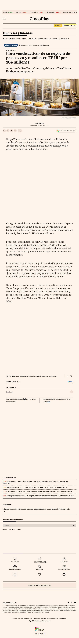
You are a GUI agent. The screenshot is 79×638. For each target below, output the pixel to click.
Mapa (30, 621)
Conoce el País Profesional (39, 585)
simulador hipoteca (39, 561)
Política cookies (28, 618)
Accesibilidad (62, 618)
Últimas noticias (64, 38)
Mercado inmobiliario (44, 38)
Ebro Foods (9, 392)
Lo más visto (7, 504)
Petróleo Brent (34, 12)
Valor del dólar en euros (70, 12)
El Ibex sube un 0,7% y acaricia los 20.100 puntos (34, 45)
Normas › (70, 381)
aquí (48, 402)
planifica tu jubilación (15, 569)
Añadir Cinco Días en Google (67, 130)
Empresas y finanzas (18, 33)
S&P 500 (18, 12)
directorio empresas (64, 569)
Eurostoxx (12, 530)
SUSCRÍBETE (58, 25)
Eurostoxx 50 (51, 12)
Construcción (32, 38)
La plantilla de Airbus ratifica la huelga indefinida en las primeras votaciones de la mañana (39, 492)
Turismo (55, 38)
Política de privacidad (53, 618)
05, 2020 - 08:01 (42, 125)
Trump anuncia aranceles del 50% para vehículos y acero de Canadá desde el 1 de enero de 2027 (40, 496)
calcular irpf (15, 561)
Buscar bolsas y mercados (13, 520)
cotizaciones (15, 577)
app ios (39, 577)
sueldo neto (64, 561)
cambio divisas (39, 569)
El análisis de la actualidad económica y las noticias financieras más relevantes (32, 376)
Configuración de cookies (39, 618)
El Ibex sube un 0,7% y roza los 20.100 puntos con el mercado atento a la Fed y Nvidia (37, 487)
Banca (5, 38)
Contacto (14, 618)
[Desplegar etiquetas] (71, 391)
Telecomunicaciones (14, 38)
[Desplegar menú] (4, 18)
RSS (33, 621)
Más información (11, 401)
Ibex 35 (5, 12)
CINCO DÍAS (39, 123)
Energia (24, 38)
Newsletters (38, 621)
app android (64, 577)
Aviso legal (20, 618)
